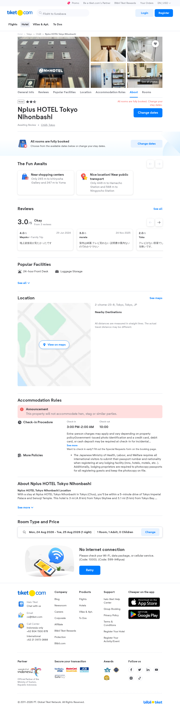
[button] (54, 344)
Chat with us (34, 606)
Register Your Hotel (114, 631)
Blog (57, 599)
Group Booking (112, 609)
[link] (144, 13)
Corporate (60, 618)
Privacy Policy (111, 615)
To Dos (83, 618)
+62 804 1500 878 (37, 631)
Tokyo (29, 34)
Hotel (20, 34)
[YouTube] (156, 670)
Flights (83, 599)
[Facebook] (131, 670)
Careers (58, 611)
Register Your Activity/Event (112, 639)
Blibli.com (60, 643)
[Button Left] (150, 222)
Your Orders (146, 3)
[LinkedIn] (148, 670)
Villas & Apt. (86, 611)
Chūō (38, 34)
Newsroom (60, 605)
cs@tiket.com (34, 617)
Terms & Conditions (110, 623)
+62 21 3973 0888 (37, 639)
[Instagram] (131, 678)
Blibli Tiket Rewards (125, 3)
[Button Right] (158, 222)
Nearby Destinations (108, 312)
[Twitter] (139, 670)
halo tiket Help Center (112, 601)
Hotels (82, 605)
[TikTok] (139, 678)
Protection (60, 637)
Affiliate (58, 624)
